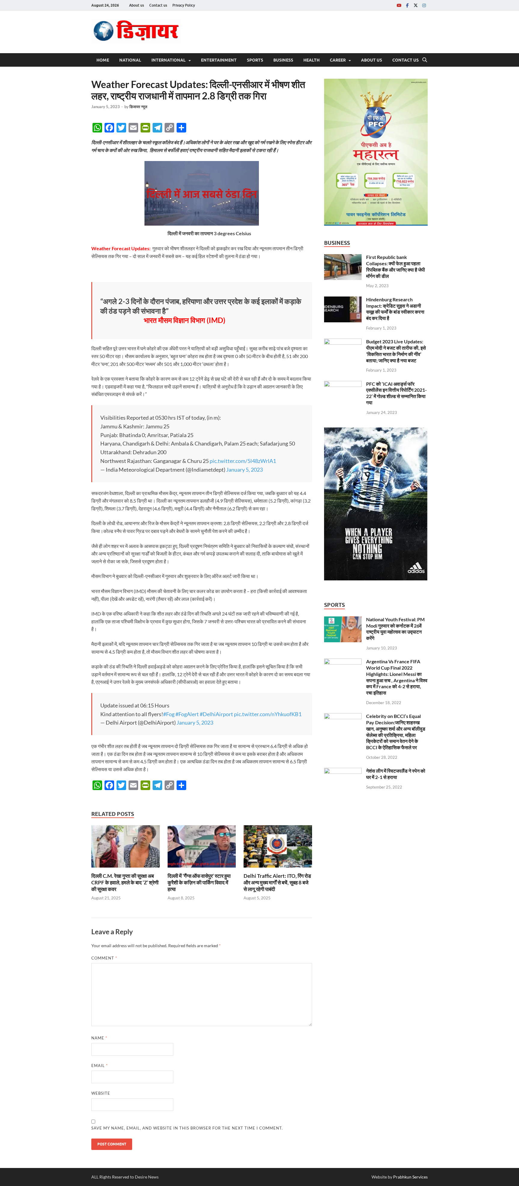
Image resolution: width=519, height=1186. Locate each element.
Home (102, 60)
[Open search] (424, 60)
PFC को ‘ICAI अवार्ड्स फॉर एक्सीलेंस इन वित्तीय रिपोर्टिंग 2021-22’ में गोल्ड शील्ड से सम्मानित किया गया (396, 393)
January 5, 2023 (244, 469)
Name (99, 1037)
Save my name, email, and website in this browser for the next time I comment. (187, 1128)
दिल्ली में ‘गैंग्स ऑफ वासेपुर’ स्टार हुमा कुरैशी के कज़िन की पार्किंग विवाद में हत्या (199, 882)
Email (99, 1065)
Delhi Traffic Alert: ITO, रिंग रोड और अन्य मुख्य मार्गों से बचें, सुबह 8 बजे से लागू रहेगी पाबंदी (277, 882)
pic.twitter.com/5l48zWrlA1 (243, 461)
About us (136, 5)
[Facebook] (407, 5)
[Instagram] (424, 5)
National (130, 60)
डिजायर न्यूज (138, 106)
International (168, 60)
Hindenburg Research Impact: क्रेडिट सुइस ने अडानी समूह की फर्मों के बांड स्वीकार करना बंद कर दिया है (395, 308)
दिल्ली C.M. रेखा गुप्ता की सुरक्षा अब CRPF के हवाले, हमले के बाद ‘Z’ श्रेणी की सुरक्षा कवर (125, 882)
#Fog (169, 714)
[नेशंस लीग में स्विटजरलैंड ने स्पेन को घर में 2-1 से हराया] (343, 771)
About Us (371, 60)
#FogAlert (187, 714)
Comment (104, 958)
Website (100, 1093)
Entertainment (219, 60)
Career (338, 60)
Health (311, 60)
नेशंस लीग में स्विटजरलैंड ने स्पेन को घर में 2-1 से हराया (395, 774)
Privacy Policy (183, 5)
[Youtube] (398, 5)
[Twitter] (415, 5)
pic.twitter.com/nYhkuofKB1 (268, 714)
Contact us (158, 5)
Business (283, 60)
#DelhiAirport (216, 714)
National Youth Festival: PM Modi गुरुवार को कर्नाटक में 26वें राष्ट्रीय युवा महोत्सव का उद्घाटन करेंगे (395, 628)
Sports (255, 60)
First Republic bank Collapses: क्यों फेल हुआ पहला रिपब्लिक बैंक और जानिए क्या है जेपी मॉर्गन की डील (395, 266)
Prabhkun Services (410, 1176)
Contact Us (405, 60)
